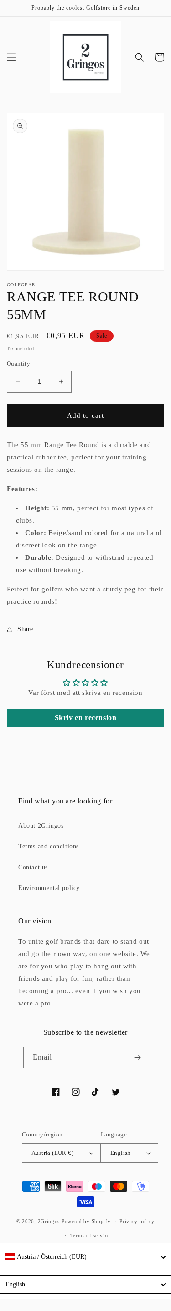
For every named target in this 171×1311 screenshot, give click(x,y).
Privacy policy (137, 1221)
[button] (11, 57)
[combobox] (85, 1257)
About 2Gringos (40, 825)
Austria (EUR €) (52, 1152)
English (120, 1152)
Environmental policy (49, 888)
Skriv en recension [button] (86, 717)
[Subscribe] (138, 1057)
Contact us (33, 867)
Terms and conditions (48, 846)
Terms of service (90, 1235)
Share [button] (25, 629)
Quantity (18, 363)
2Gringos (49, 1221)
